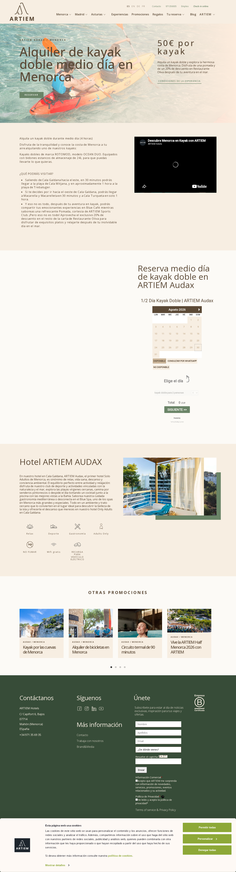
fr (143, 6)
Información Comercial (148, 777)
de (138, 6)
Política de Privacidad (149, 796)
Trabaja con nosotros (90, 741)
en (133, 6)
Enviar (141, 770)
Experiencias (119, 14)
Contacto (156, 6)
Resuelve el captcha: (147, 756)
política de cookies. (120, 855)
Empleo (185, 6)
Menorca (62, 14)
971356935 (171, 6)
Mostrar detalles (55, 865)
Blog (193, 14)
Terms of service (145, 810)
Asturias (97, 14)
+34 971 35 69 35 (30, 735)
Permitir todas (207, 827)
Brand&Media (85, 747)
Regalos (158, 14)
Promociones (140, 14)
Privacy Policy (167, 810)
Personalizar (205, 838)
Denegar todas (207, 850)
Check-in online (200, 6)
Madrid (80, 14)
